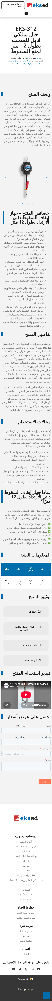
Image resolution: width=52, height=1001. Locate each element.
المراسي (26, 866)
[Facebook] (26, 969)
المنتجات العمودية (26, 836)
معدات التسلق (26, 899)
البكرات (26, 885)
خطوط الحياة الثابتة (26, 913)
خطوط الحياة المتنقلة (26, 917)
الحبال (26, 861)
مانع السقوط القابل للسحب (26, 856)
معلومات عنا (26, 931)
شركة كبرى (26, 925)
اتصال (26, 949)
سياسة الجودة (26, 941)
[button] (17, 203)
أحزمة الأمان (26, 841)
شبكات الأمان (26, 894)
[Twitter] (20, 969)
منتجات (33, 58)
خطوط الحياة (26, 907)
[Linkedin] (38, 969)
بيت (40, 58)
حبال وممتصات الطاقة (26, 846)
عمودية (26, 58)
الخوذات (26, 890)
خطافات (26, 851)
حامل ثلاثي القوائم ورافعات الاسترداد (26, 880)
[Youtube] (13, 969)
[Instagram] (32, 969)
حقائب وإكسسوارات (26, 875)
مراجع (26, 936)
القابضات (26, 870)
